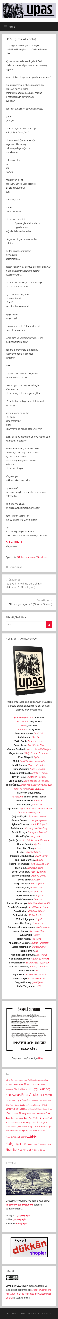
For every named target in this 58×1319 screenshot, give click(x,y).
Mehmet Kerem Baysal (44, 1109)
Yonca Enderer (20, 1137)
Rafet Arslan (40, 1118)
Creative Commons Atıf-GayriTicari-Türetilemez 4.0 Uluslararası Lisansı (28, 1294)
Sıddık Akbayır (15, 1123)
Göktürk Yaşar (18, 1109)
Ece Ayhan (13, 1095)
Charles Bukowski (22, 1089)
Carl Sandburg (33, 1080)
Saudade (42, 557)
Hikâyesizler (36, 836)
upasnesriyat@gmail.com (19, 1204)
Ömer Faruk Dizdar (44, 1144)
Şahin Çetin (26, 1149)
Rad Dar (28, 1118)
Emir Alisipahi (16, 567)
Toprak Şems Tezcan (19, 1127)
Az (36, 950)
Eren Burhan (28, 1100)
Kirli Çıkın (36, 939)
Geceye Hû (38, 923)
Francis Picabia (34, 1105)
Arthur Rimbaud (12, 1080)
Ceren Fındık (31, 1084)
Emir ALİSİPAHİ (14, 542)
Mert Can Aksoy (16, 1113)
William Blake (31, 1130)
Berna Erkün (22, 1080)
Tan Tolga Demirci (30, 1122)
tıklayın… (42, 1058)
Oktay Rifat (40, 1113)
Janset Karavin (30, 1109)
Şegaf (39, 919)
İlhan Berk (12, 1149)
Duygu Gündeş (40, 1089)
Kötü (38, 986)
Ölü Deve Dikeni (36, 911)
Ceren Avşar (18, 1084)
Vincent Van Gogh (18, 1131)
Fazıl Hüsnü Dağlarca (18, 1105)
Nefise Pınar (31, 1113)
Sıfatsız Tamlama (26, 557)
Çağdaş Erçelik (32, 1144)
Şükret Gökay (39, 1150)
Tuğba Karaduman (37, 1126)
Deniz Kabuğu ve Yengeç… (36, 781)
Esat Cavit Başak (41, 1100)
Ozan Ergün (19, 1118)
